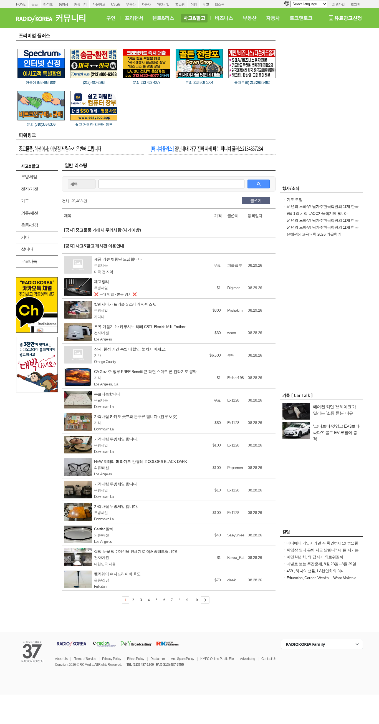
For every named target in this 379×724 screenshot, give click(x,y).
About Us (61, 659)
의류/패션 (29, 213)
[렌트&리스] (163, 18)
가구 (25, 200)
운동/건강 (29, 225)
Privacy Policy (111, 659)
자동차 (146, 4)
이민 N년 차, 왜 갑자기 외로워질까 (315, 557)
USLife (115, 4)
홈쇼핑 (180, 4)
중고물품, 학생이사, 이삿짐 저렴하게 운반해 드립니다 (60, 148)
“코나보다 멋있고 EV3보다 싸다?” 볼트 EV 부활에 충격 (336, 432)
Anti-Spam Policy (182, 659)
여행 (194, 4)
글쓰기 (255, 200)
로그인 (355, 4)
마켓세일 (163, 4)
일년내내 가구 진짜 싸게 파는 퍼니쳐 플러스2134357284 (207, 148)
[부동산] (250, 18)
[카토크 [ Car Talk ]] (321, 397)
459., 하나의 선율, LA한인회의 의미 (316, 571)
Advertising (247, 659)
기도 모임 (294, 199)
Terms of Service (85, 659)
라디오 (48, 4)
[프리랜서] (134, 18)
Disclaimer (157, 659)
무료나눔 (29, 261)
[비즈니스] (224, 18)
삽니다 (27, 249)
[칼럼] (321, 533)
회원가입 (338, 4)
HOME (21, 4)
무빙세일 (29, 176)
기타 (25, 237)
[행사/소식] (321, 190)
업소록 (219, 4)
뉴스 (34, 4)
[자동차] (273, 18)
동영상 (63, 4)
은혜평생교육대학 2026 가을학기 (314, 234)
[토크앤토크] (301, 18)
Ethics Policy (135, 659)
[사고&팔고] (194, 18)
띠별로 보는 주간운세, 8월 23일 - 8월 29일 (321, 564)
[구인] (111, 18)
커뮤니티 (80, 4)
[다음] (205, 600)
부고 (206, 4)
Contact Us (268, 659)
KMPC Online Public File (217, 659)
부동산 (130, 4)
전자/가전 (29, 188)
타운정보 (98, 4)
